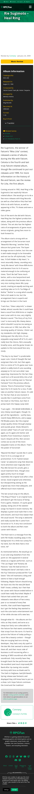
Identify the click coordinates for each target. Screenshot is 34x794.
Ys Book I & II (8, 136)
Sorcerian (7, 133)
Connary (12, 56)
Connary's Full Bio (19, 714)
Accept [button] (14, 789)
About (6, 1)
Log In (20, 1)
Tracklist (10, 123)
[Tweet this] (19, 723)
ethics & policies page (10, 699)
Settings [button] (6, 789)
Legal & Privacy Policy (30, 767)
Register (28, 1)
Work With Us (16, 767)
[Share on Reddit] (23, 723)
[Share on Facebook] (21, 723)
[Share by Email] (26, 723)
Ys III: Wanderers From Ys (12, 139)
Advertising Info (23, 766)
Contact (14, 1)
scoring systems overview (16, 695)
